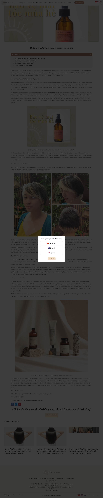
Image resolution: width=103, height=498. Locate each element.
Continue (51, 258)
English (52, 248)
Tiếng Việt (52, 243)
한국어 (52, 253)
